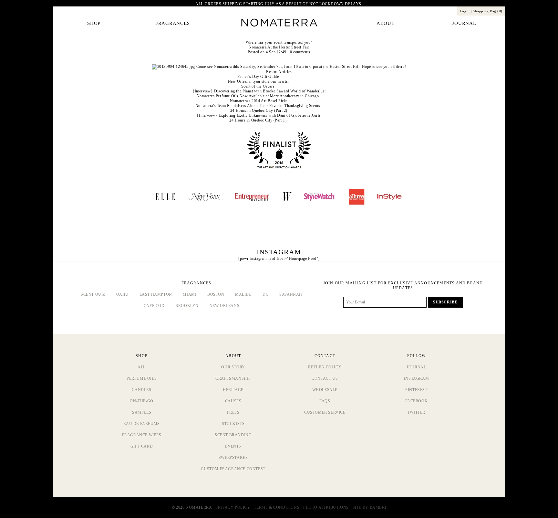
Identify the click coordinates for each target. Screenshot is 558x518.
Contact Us (325, 378)
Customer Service (325, 412)
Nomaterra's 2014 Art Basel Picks (259, 101)
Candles (141, 389)
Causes (233, 401)
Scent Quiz (93, 294)
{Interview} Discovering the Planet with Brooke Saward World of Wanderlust (259, 91)
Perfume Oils (142, 378)
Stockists (233, 423)
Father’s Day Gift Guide (258, 76)
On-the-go (141, 401)
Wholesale (324, 389)
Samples (141, 412)
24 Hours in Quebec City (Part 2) (258, 110)
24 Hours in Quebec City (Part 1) (257, 120)
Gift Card (141, 446)
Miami (189, 294)
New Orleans (225, 305)
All (142, 367)
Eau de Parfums (141, 423)
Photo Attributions (326, 507)
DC (265, 294)
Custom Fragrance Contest (233, 469)
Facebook (416, 401)
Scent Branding (233, 435)
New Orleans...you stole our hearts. (258, 81)
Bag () (487, 11)
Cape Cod (154, 305)
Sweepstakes (233, 457)
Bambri (378, 507)
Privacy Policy (232, 507)
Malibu (243, 294)
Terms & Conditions (276, 507)
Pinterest (416, 389)
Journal (416, 367)
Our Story (233, 367)
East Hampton (156, 294)
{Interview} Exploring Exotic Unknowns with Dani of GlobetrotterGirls (259, 115)
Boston (215, 294)
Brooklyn (187, 305)
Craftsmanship (233, 378)
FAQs (324, 401)
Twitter (416, 412)
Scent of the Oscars (257, 86)
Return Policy (324, 367)
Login (465, 11)
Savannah (290, 294)
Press (233, 412)
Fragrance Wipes (141, 435)
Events (233, 446)
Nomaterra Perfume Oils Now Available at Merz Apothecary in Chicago (258, 96)
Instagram (416, 378)
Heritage (233, 389)
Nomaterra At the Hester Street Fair (279, 47)
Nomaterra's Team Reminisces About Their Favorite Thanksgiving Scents (257, 105)
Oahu (122, 294)
